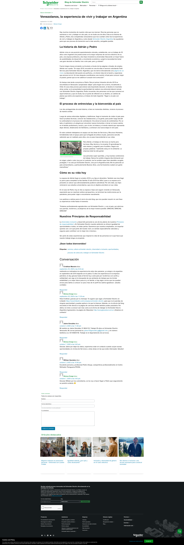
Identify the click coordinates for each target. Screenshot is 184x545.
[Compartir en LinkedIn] (45, 28)
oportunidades (113, 249)
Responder (63, 290)
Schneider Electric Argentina (103, 39)
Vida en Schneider (49, 8)
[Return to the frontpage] (51, 3)
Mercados (83, 5)
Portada (42, 8)
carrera (70, 249)
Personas (92, 5)
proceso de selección (75, 253)
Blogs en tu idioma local (108, 5)
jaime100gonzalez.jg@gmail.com (96, 330)
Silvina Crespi (58, 24)
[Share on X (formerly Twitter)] (48, 28)
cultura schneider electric (82, 249)
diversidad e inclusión (99, 249)
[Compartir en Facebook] (41, 28)
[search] (141, 2)
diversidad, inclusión (69, 222)
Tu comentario (45, 410)
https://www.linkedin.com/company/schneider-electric (85, 301)
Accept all (148, 541)
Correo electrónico (46, 404)
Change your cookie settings (136, 541)
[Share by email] (51, 28)
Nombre (43, 399)
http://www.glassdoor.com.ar (104, 310)
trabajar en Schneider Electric (93, 253)
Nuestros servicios (71, 5)
